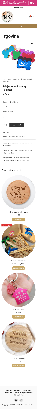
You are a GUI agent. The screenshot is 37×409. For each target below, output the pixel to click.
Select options (18, 219)
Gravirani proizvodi (16, 136)
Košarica (17, 390)
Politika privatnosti (19, 395)
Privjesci (24, 136)
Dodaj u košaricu (16, 125)
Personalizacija (11, 111)
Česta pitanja (26, 390)
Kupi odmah (32, 2)
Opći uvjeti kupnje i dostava (23, 392)
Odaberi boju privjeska (10, 102)
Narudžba (8, 392)
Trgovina (9, 390)
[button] (18, 26)
